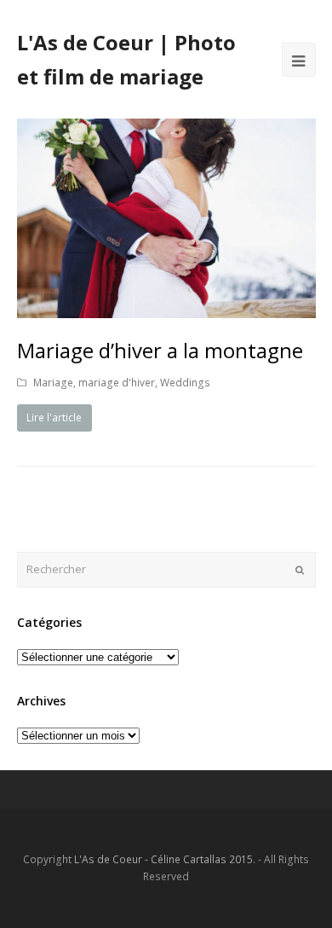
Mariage (53, 382)
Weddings (185, 382)
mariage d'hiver (116, 382)
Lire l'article (54, 417)
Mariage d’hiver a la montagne (160, 350)
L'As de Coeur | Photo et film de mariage (126, 59)
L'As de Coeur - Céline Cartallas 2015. (164, 859)
